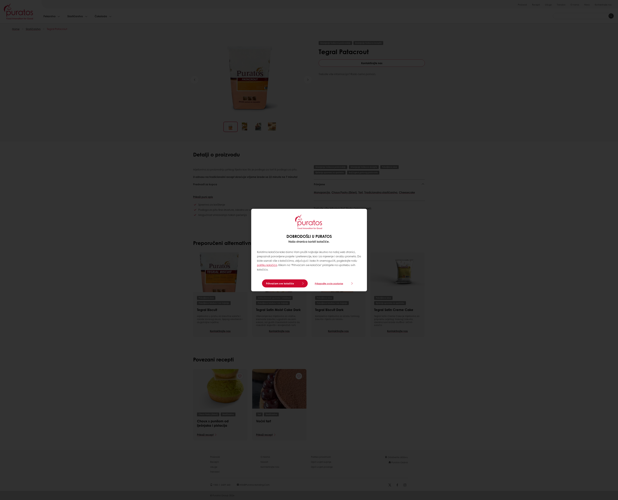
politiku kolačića (267, 265)
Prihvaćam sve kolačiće (280, 283)
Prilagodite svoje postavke (329, 283)
